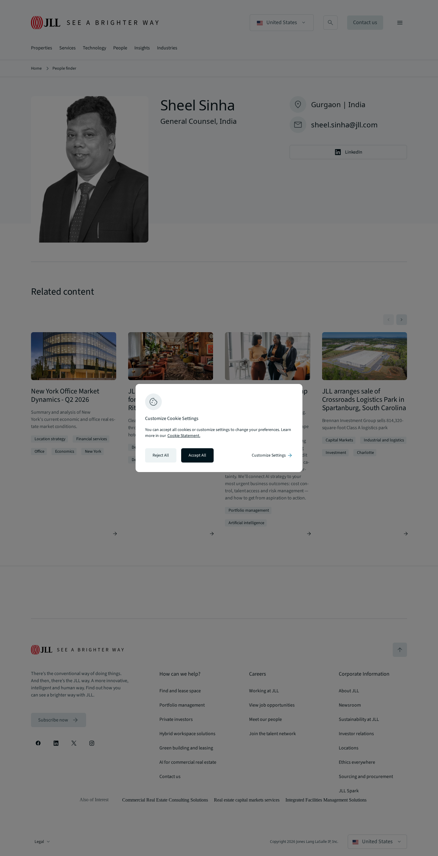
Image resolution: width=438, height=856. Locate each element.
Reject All (161, 455)
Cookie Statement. (183, 436)
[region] (219, 428)
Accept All (197, 455)
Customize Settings (272, 455)
